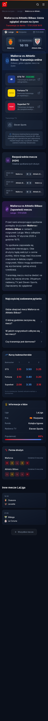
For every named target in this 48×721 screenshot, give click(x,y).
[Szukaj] (37, 4)
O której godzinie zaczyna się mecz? (20, 322)
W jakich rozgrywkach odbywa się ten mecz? (22, 332)
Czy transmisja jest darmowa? (20, 341)
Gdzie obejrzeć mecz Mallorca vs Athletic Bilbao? (22, 311)
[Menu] (43, 4)
